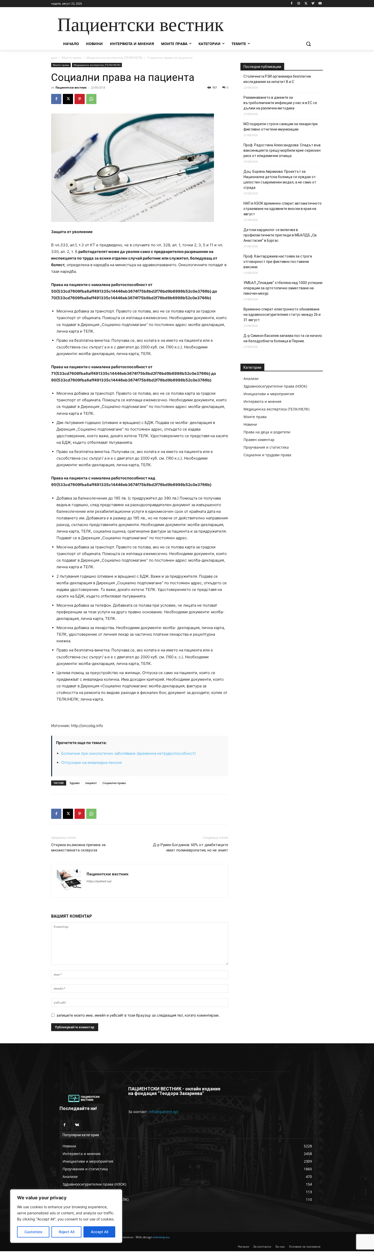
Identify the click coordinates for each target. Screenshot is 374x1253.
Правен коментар (259, 439)
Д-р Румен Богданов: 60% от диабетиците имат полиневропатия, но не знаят (190, 847)
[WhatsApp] (91, 99)
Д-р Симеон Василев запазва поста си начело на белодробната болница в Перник (282, 338)
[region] (66, 1216)
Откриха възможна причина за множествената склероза (78, 847)
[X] (306, 4)
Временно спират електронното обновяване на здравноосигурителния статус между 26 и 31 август (282, 314)
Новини (250, 424)
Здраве (74, 783)
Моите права (71, 57)
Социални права (114, 783)
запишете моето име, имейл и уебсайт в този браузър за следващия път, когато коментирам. (138, 1015)
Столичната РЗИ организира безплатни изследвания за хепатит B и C (277, 79)
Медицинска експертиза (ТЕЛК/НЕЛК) (114, 57)
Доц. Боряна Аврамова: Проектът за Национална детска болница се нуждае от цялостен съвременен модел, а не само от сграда (279, 179)
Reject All (66, 1232)
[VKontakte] (77, 1125)
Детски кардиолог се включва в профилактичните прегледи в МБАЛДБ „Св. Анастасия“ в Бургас (280, 235)
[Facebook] (292, 4)
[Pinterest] (80, 99)
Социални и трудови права (267, 454)
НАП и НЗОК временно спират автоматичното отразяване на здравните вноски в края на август (282, 208)
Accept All (99, 1232)
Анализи (250, 378)
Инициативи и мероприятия (268, 393)
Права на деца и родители (266, 432)
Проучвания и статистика (266, 447)
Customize (33, 1232)
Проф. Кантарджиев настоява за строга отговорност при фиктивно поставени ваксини (277, 261)
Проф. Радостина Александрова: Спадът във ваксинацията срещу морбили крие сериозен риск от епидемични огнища (282, 150)
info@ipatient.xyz (163, 1111)
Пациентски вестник (71, 87)
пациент (91, 783)
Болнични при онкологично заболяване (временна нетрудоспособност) (128, 753)
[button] (308, 44)
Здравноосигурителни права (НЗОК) (275, 386)
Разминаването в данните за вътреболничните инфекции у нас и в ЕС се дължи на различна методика (280, 102)
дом (54, 57)
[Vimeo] (313, 4)
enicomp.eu (161, 1237)
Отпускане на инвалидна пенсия (91, 762)
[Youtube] (320, 4)
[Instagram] (299, 4)
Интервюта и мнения (262, 401)
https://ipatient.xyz (99, 881)
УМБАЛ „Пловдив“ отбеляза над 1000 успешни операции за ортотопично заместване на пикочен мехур (282, 288)
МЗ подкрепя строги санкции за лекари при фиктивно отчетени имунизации (280, 126)
